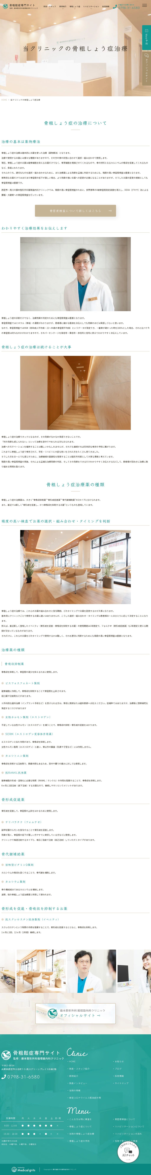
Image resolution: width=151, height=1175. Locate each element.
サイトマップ (121, 1083)
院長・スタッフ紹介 (79, 1068)
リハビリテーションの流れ (128, 1133)
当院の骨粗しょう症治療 (81, 1133)
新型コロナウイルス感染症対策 (85, 1097)
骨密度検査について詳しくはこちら (75, 211)
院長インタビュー (78, 1083)
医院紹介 (73, 1075)
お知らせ (119, 1061)
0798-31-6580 (23, 1076)
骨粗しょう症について (80, 1126)
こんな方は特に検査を (80, 1119)
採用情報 (105, 6)
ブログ (118, 1068)
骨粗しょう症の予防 (79, 1140)
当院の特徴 (75, 1090)
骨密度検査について (125, 1119)
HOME (4, 99)
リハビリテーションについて (129, 1126)
